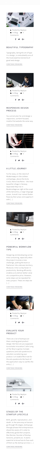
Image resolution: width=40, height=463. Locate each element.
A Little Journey (16, 168)
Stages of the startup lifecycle (17, 413)
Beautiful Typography (19, 47)
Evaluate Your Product (15, 332)
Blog (16, 32)
